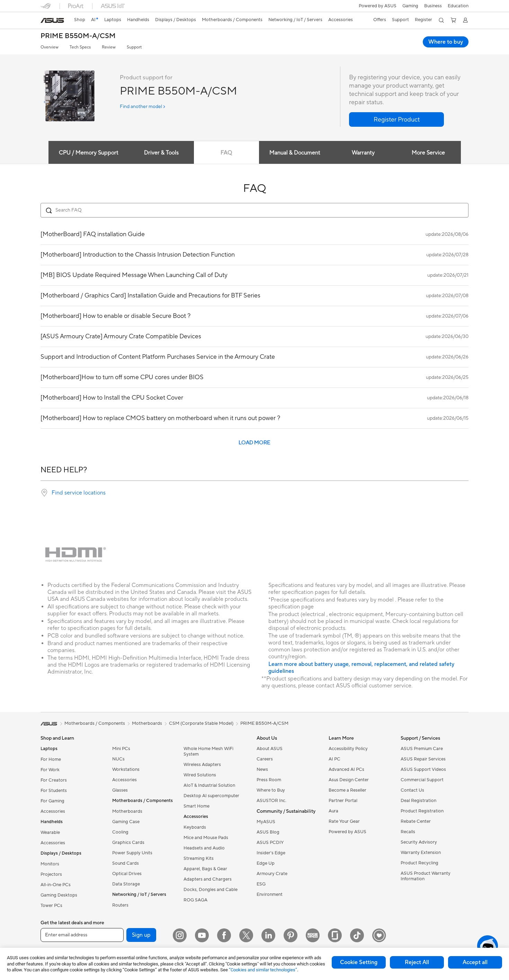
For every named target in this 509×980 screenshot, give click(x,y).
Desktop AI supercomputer (211, 796)
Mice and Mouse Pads (206, 837)
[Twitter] (246, 935)
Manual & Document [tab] (294, 152)
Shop (79, 20)
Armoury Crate (272, 873)
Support (134, 47)
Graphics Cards (128, 842)
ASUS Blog (268, 832)
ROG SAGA (195, 900)
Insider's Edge (271, 853)
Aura (333, 811)
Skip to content (44, 21)
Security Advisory (419, 842)
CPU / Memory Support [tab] (88, 152)
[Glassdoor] (335, 935)
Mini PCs (121, 748)
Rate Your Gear (344, 821)
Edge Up (266, 863)
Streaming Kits (199, 858)
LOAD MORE (254, 442)
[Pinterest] (290, 935)
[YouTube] (202, 935)
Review (109, 47)
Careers (265, 759)
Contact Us (412, 790)
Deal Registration (418, 800)
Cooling (120, 832)
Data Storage (126, 884)
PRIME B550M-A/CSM (78, 36)
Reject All (417, 962)
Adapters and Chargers (208, 879)
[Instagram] (180, 935)
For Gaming (52, 801)
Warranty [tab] (363, 152)
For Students (54, 790)
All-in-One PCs (56, 885)
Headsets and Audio (204, 848)
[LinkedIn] (268, 935)
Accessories (53, 811)
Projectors (51, 874)
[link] (52, 20)
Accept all (475, 962)
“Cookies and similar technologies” (263, 969)
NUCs (118, 759)
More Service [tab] (428, 152)
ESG (261, 884)
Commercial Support (422, 780)
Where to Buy (271, 790)
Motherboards (127, 811)
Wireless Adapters (202, 764)
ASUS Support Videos (423, 769)
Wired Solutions (200, 775)
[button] (410, 6)
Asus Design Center (349, 780)
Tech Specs (80, 47)
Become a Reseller (347, 790)
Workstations (126, 769)
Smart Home (196, 806)
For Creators (54, 780)
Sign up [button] (141, 935)
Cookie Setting (358, 962)
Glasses (120, 790)
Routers (120, 905)
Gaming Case (126, 822)
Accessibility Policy (348, 748)
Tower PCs (51, 905)
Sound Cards (125, 863)
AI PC (334, 759)
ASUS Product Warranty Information (425, 876)
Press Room (269, 780)
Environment (270, 894)
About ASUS (270, 748)
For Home (51, 759)
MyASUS (266, 822)
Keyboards (195, 827)
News (262, 769)
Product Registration (422, 811)
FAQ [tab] (226, 152)
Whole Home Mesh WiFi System (208, 751)
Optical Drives (127, 873)
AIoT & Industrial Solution (209, 785)
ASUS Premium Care (422, 748)
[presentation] (44, 493)
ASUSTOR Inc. (271, 800)
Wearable (50, 832)
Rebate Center (416, 821)
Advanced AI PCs (346, 769)
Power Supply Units (132, 853)
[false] (396, 119)
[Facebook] (224, 935)
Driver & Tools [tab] (161, 152)
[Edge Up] (313, 935)
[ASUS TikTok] (357, 935)
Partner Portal (343, 800)
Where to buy (445, 41)
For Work (50, 770)
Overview (50, 47)
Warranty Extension (421, 852)
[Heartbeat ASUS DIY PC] (379, 935)
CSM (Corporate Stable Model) (201, 723)
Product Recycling (419, 863)
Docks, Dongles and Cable (211, 889)
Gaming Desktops (59, 895)
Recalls (408, 832)
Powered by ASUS (377, 6)
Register (423, 20)
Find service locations (79, 492)
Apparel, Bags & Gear (205, 869)
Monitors (50, 864)
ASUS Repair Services (423, 759)
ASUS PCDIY (270, 842)
